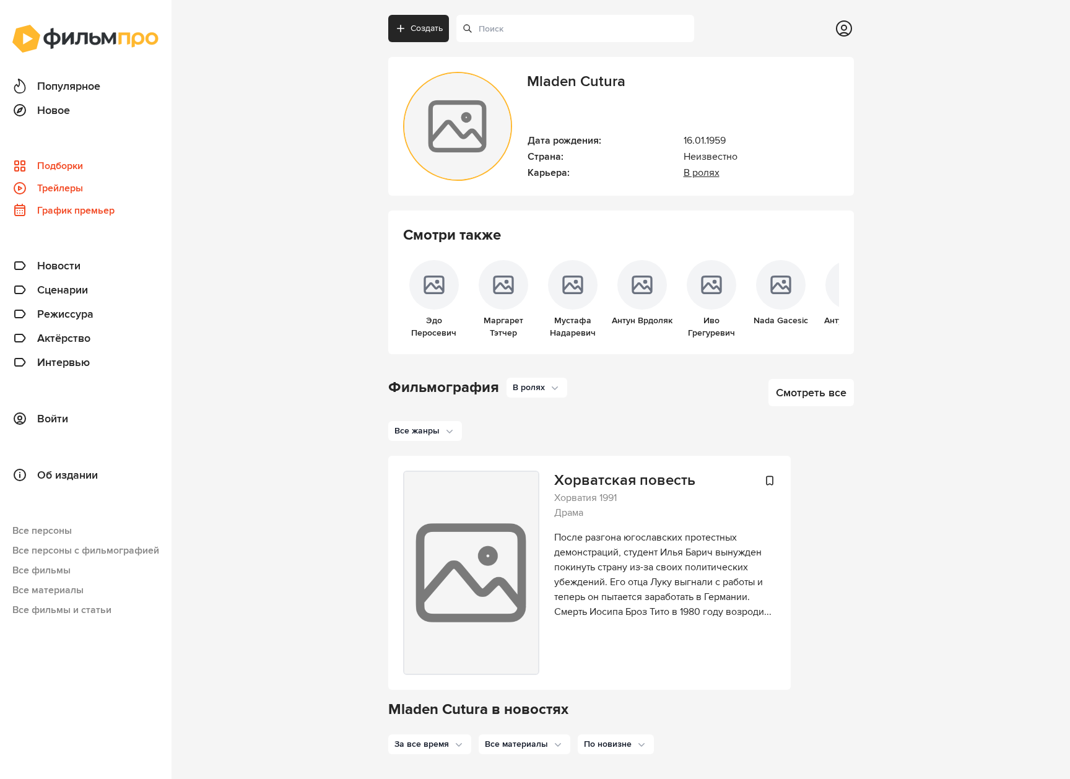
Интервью (63, 362)
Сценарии (62, 290)
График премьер (76, 210)
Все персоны (42, 530)
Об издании (67, 475)
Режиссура (65, 314)
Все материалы (48, 590)
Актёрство (63, 338)
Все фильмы (41, 570)
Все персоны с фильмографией (85, 550)
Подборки (60, 166)
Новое (53, 110)
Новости (58, 265)
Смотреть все (811, 392)
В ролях (702, 173)
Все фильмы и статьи (61, 610)
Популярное (68, 86)
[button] (429, 744)
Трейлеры (60, 188)
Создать (427, 28)
